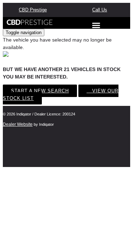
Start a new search (40, 90)
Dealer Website (18, 124)
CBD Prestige (33, 9)
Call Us (99, 9)
